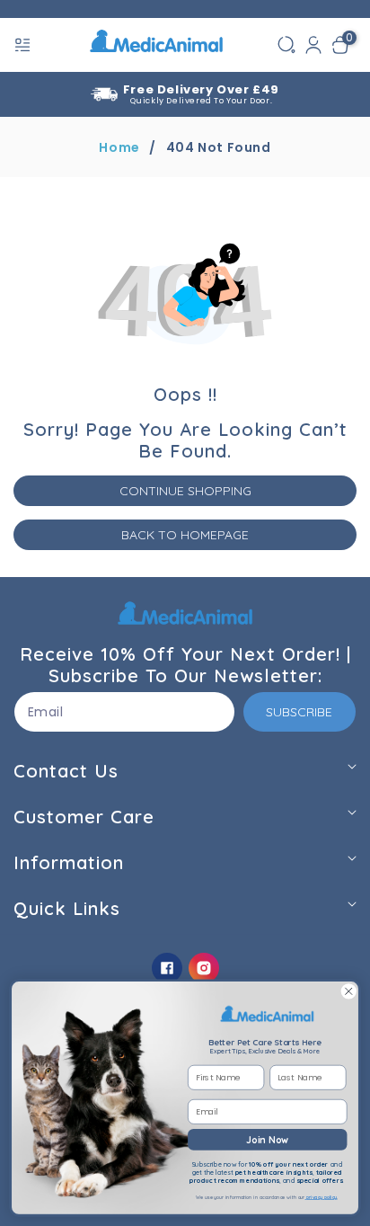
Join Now (267, 1139)
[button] (24, 45)
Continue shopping (185, 491)
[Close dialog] (348, 991)
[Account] (313, 45)
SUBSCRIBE (299, 712)
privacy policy (321, 1198)
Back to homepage (185, 535)
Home (119, 147)
